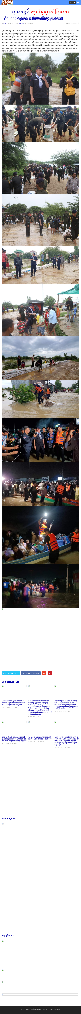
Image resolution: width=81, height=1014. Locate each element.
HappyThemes (55, 1009)
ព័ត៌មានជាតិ (21, 24)
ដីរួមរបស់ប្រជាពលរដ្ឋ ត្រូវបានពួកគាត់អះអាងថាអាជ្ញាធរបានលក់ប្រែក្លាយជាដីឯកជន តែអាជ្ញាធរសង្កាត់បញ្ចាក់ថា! (13, 703)
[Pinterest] (50, 673)
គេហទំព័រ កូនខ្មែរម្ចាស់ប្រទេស (33, 1009)
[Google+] (44, 673)
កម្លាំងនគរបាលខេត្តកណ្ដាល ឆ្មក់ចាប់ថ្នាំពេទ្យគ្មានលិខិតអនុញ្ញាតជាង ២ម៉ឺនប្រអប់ (39, 738)
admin (5, 24)
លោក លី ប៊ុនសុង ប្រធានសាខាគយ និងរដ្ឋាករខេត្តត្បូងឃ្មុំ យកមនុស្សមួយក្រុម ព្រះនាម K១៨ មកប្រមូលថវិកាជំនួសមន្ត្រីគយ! (14, 739)
